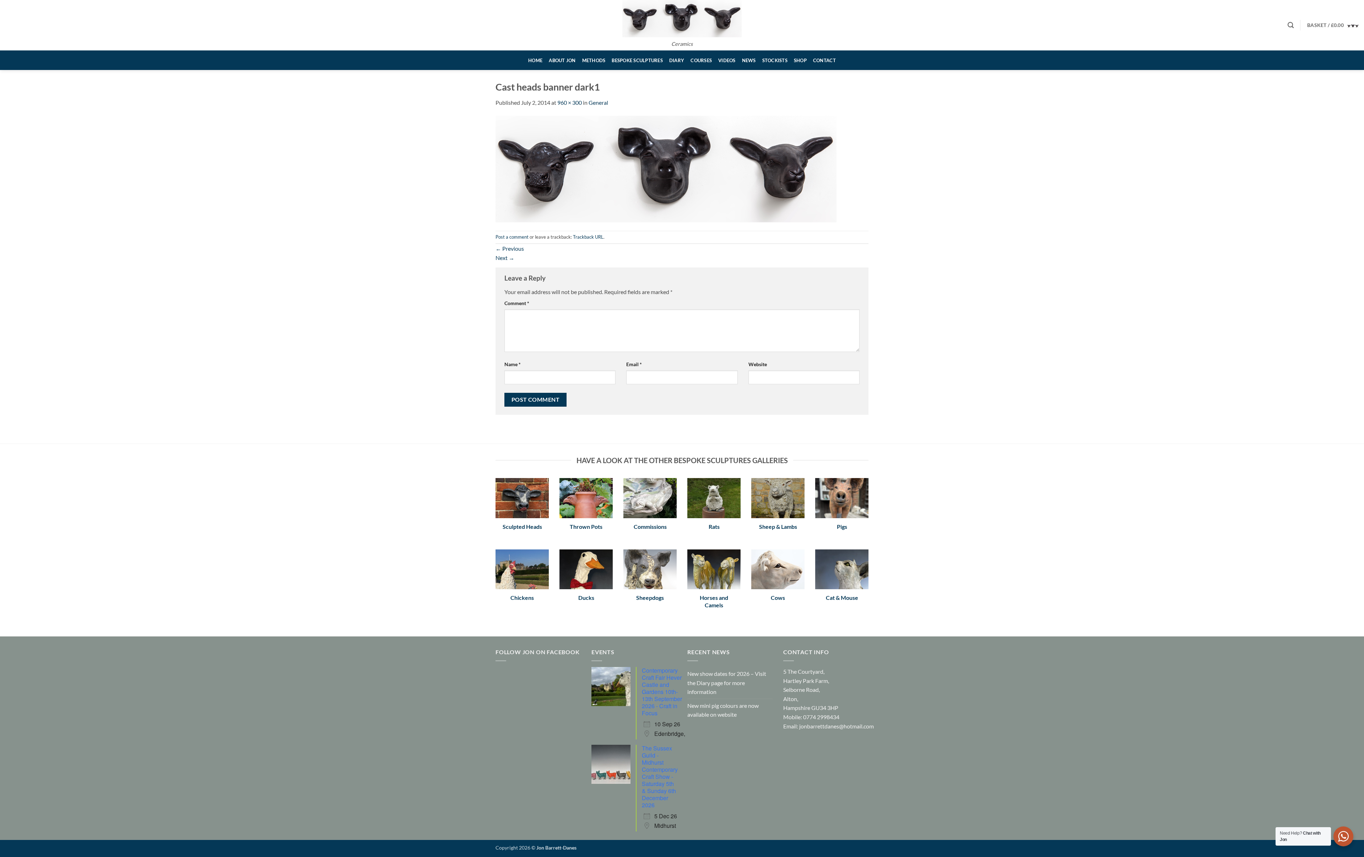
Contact (824, 60)
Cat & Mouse (842, 597)
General (598, 102)
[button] (1333, 25)
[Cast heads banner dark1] (666, 168)
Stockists (774, 60)
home (535, 60)
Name (512, 364)
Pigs (842, 526)
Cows (778, 597)
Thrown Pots (586, 526)
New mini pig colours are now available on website (723, 710)
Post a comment (512, 237)
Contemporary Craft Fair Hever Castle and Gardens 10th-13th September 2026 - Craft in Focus (662, 691)
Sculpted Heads (522, 526)
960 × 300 (569, 102)
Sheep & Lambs (778, 526)
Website (757, 364)
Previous (510, 248)
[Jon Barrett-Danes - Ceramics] (682, 18)
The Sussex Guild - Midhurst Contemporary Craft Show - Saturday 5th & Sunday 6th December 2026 (660, 776)
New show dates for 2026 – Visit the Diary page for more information (726, 682)
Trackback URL (588, 237)
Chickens (522, 597)
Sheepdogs (650, 597)
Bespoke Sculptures (637, 60)
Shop (800, 60)
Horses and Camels (714, 601)
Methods (594, 60)
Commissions (650, 526)
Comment (516, 303)
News (749, 60)
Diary (676, 60)
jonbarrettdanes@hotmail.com (836, 726)
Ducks (586, 597)
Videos (727, 60)
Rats (714, 526)
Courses (701, 60)
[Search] (1291, 25)
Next (505, 257)
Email (634, 364)
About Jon (562, 60)
